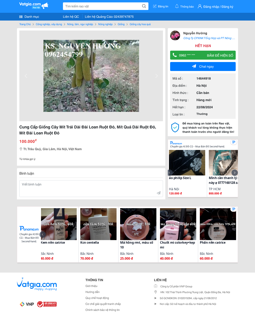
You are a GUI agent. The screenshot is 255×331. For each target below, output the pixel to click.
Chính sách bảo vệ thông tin (102, 310)
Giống (121, 24)
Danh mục (31, 16)
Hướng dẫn (92, 292)
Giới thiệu (91, 286)
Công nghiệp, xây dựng (49, 24)
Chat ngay (206, 66)
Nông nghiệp (105, 24)
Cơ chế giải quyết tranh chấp (103, 304)
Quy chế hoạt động (97, 298)
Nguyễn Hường (195, 33)
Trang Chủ (25, 24)
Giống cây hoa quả (140, 24)
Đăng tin (163, 6)
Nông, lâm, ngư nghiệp (80, 24)
